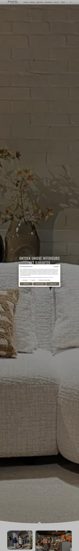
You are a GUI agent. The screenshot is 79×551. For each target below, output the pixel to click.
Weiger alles (26, 283)
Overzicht (56, 266)
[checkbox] (24, 280)
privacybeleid (50, 277)
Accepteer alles (53, 283)
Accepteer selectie (39, 283)
